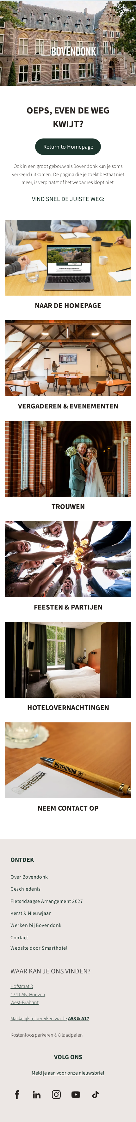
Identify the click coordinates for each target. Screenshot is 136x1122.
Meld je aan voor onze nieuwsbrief (68, 1073)
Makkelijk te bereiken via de (38, 1018)
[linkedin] (36, 1095)
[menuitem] (68, 877)
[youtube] (76, 1095)
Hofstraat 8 (21, 986)
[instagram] (56, 1095)
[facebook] (17, 1095)
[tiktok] (95, 1095)
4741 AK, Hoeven (27, 994)
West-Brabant (24, 1002)
